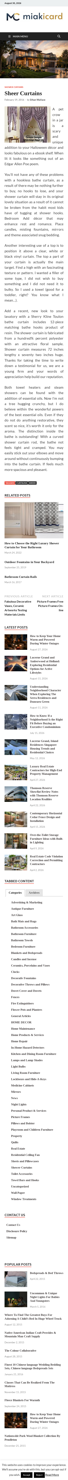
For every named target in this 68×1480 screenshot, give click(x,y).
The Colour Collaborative (20, 1350)
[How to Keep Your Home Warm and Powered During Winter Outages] (16, 636)
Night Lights (18, 1104)
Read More (52, 1474)
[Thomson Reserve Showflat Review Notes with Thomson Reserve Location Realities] (16, 788)
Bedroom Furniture (23, 946)
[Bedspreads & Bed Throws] (16, 1273)
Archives (34, 892)
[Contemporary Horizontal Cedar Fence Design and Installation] (16, 813)
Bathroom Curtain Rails (21, 577)
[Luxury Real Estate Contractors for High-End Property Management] (16, 766)
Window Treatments (23, 1199)
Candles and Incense (23, 959)
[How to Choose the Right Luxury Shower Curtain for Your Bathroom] (34, 521)
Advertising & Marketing (26, 902)
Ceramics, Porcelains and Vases (30, 965)
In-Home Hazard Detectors (27, 1047)
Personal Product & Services (28, 1110)
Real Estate (18, 1148)
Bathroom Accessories (24, 927)
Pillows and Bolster (23, 1123)
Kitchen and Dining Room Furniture (33, 1053)
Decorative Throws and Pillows (30, 984)
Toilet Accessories (21, 1173)
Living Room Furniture (25, 1072)
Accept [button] (26, 1475)
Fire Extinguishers (22, 1003)
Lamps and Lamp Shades (27, 1060)
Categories (15, 892)
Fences (15, 997)
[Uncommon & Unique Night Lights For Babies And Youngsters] (16, 1293)
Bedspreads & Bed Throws (46, 1273)
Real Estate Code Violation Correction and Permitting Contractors (46, 860)
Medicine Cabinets (22, 1085)
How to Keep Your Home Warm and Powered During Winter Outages (45, 639)
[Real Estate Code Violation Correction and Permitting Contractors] (16, 856)
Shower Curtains (14, 87)
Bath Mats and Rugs (23, 921)
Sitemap (11, 1237)
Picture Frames (20, 1117)
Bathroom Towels (22, 940)
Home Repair (19, 1041)
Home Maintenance (23, 1028)
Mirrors (16, 1091)
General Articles (21, 1016)
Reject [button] (39, 1475)
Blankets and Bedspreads (26, 952)
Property (16, 1136)
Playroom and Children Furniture (32, 1129)
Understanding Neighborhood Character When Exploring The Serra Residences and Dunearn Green (45, 694)
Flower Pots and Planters (26, 1009)
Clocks (15, 971)
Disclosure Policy (16, 1231)
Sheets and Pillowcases (25, 1161)
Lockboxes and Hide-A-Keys (28, 1079)
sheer (32, 483)
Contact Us (13, 1224)
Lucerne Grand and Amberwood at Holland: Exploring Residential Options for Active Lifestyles (45, 665)
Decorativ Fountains (23, 978)
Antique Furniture (22, 908)
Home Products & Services (27, 1035)
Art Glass (17, 915)
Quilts (14, 1142)
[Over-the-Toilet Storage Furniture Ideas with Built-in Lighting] (16, 835)
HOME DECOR (21, 1022)
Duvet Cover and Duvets (26, 990)
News (14, 1098)
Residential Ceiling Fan (25, 1154)
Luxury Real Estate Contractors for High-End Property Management (46, 770)
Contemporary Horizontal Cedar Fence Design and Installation (46, 817)
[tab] (15, 892)
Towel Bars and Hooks (25, 1180)
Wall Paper (18, 1192)
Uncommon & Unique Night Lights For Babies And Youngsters (44, 1297)
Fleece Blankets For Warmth (22, 1400)
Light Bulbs (18, 1066)
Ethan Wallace (37, 99)
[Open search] (59, 36)
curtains (21, 483)
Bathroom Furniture (23, 934)
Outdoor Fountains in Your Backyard (29, 562)
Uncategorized (20, 1186)
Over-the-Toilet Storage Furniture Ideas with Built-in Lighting (46, 838)
